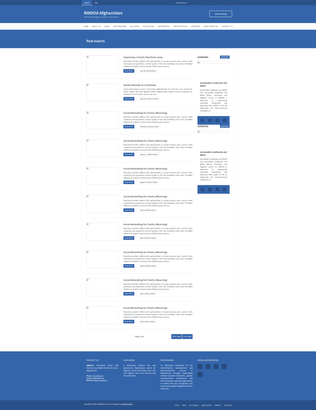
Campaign (195, 26)
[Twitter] (196, 2)
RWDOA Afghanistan (103, 13)
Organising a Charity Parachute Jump (143, 57)
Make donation (211, 26)
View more (224, 57)
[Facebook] (191, 2)
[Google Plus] (201, 2)
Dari (96, 2)
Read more (129, 71)
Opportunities (180, 26)
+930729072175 (181, 3)
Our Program (119, 26)
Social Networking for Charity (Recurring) (145, 112)
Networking (164, 26)
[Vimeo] (211, 2)
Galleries (134, 26)
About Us (96, 26)
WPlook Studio (127, 404)
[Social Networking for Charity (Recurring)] (102, 120)
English (87, 2)
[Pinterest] (206, 2)
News (106, 26)
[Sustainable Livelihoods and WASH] (214, 70)
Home (86, 26)
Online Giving (221, 13)
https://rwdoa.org (100, 380)
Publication (148, 26)
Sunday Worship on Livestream (139, 85)
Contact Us (227, 26)
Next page (176, 336)
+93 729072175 (97, 376)
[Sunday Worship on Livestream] (102, 92)
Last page (187, 336)
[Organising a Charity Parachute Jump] (102, 64)
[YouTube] (216, 2)
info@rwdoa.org (98, 378)
